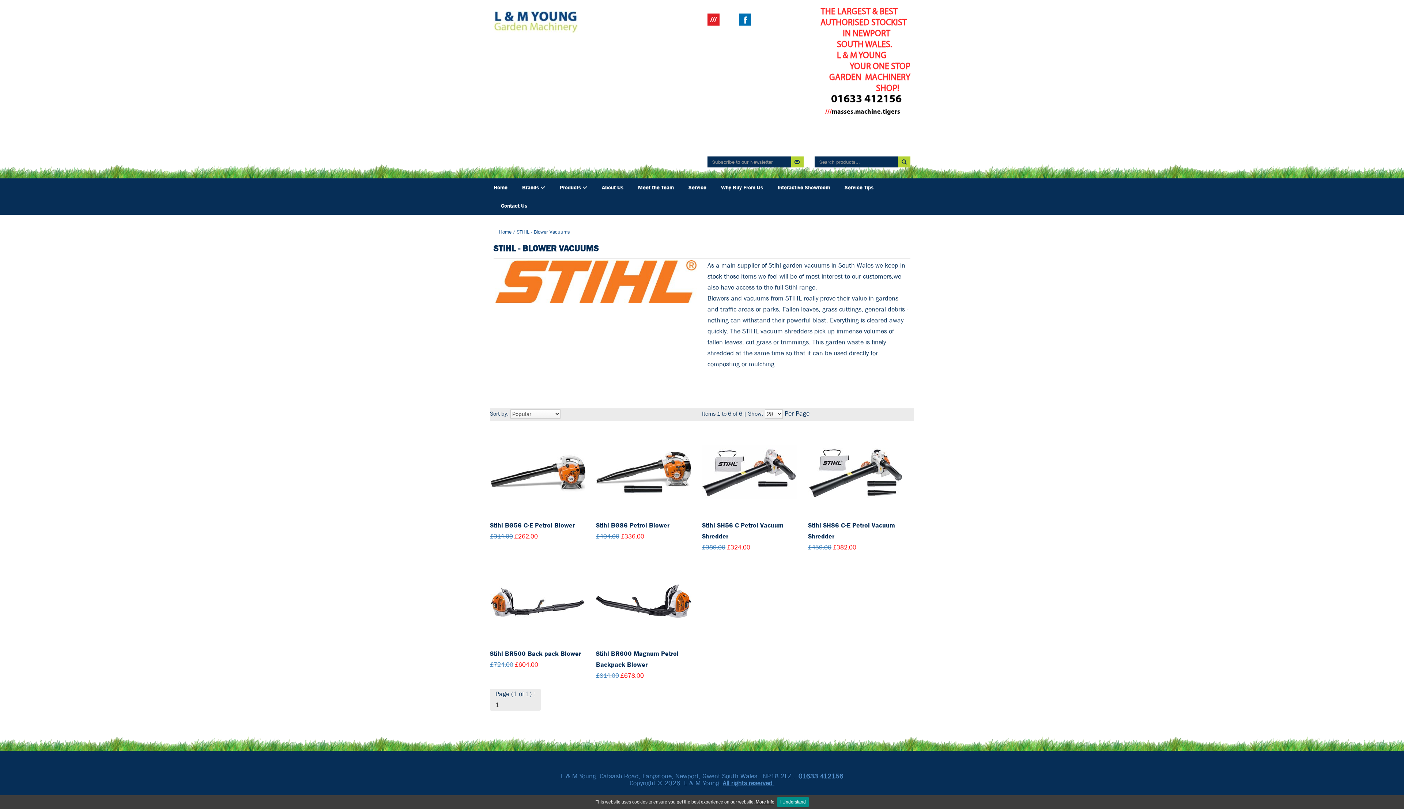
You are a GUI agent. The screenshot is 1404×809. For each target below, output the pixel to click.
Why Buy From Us (742, 187)
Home (500, 187)
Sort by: (499, 413)
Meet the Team (656, 187)
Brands (531, 187)
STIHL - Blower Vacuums (543, 231)
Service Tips (859, 187)
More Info (765, 802)
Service (697, 187)
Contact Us (514, 205)
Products (571, 187)
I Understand (793, 802)
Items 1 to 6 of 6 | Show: (732, 413)
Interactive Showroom (804, 187)
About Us (612, 187)
